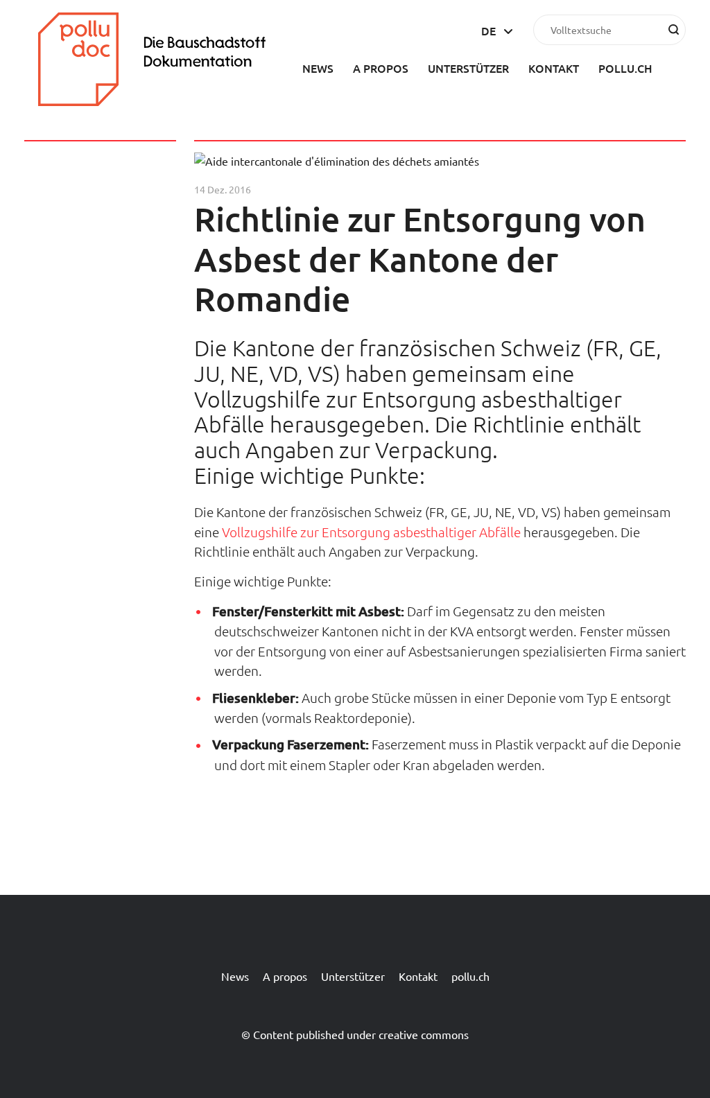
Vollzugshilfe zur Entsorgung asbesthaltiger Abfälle (371, 531)
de (488, 30)
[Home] (163, 101)
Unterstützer (468, 68)
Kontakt (553, 68)
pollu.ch (625, 68)
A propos (380, 68)
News (318, 68)
